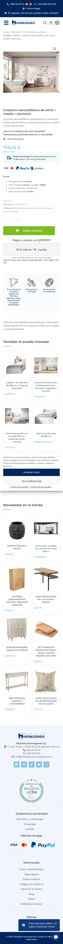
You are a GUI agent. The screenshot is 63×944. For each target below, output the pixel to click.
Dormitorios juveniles (34, 32)
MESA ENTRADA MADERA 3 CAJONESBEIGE (17, 701)
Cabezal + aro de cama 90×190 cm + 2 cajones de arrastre (17, 385)
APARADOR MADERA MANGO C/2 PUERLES (17, 648)
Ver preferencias (32, 481)
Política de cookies (19, 487)
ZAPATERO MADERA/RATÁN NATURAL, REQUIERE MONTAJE (17, 600)
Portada (7, 35)
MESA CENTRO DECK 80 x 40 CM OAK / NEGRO (46, 599)
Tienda (16, 35)
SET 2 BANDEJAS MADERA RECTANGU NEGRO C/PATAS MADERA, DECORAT (46, 651)
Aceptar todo (31, 472)
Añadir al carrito (32, 230)
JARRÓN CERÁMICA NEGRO (17, 547)
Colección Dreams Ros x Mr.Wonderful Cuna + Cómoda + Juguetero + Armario (46, 386)
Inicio (6, 32)
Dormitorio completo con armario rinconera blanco (46, 549)
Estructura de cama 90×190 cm (46, 434)
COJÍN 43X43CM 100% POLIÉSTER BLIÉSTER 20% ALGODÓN (46, 701)
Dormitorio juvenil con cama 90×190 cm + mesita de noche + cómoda (17, 437)
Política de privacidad (40, 487)
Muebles (16, 32)
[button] (6, 22)
